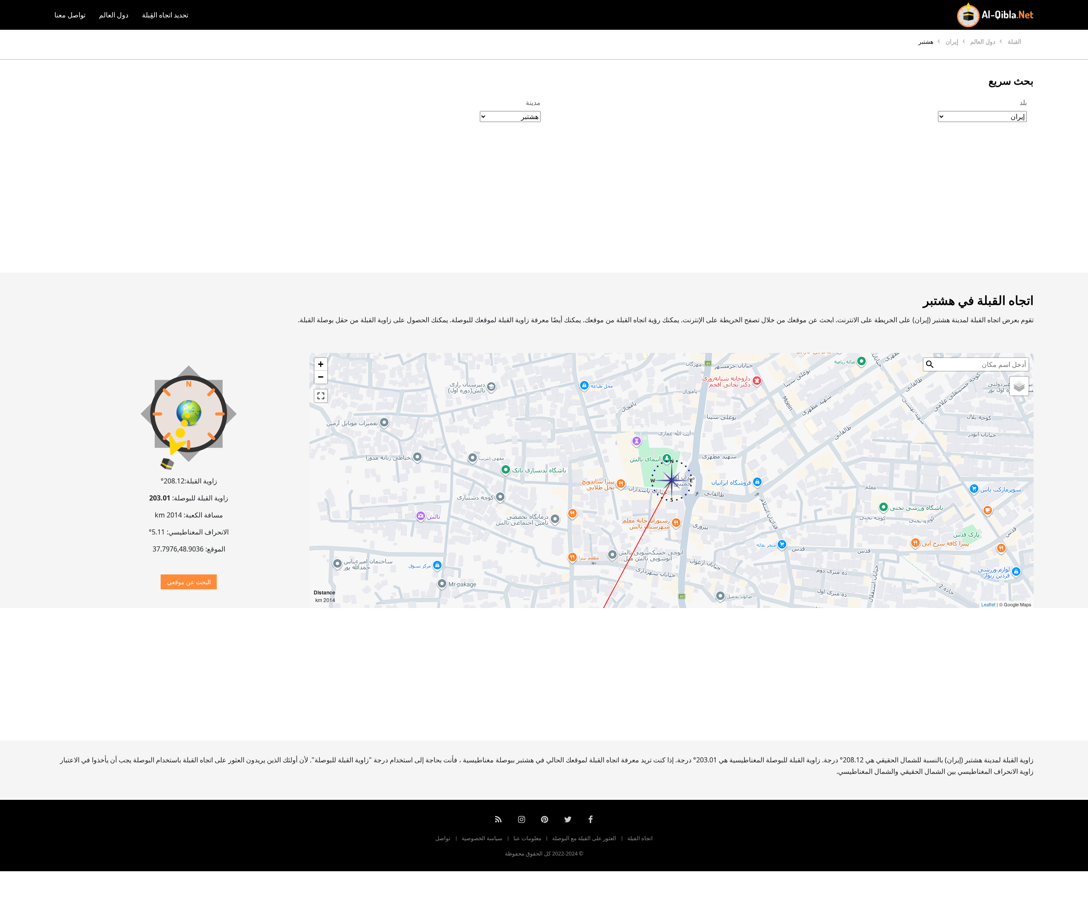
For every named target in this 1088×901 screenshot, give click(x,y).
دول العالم (113, 15)
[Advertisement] (564, 206)
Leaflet (988, 604)
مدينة (533, 102)
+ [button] (320, 364)
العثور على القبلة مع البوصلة (584, 838)
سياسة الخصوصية (482, 838)
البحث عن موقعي (189, 582)
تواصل (442, 838)
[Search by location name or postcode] (930, 364)
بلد (1023, 102)
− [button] (320, 377)
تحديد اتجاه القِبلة (165, 15)
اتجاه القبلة (640, 838)
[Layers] (1019, 386)
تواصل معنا (69, 15)
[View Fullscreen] (320, 395)
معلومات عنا (527, 838)
